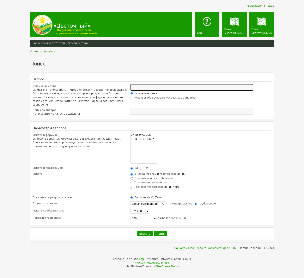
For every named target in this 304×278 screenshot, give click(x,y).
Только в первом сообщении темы (157, 187)
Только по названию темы (152, 182)
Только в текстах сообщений (153, 178)
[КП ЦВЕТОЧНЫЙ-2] (144, 139)
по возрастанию (181, 203)
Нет (145, 168)
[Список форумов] (42, 24)
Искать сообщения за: (48, 210)
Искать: (38, 174)
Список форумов (44, 51)
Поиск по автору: (44, 110)
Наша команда (184, 248)
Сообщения (142, 197)
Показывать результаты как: (53, 197)
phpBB (143, 259)
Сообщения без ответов (48, 43)
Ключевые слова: (45, 86)
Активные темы (77, 43)
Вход (271, 5)
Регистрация (254, 5)
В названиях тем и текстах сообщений (160, 174)
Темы (158, 197)
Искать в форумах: (45, 135)
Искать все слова (145, 93)
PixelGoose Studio (167, 266)
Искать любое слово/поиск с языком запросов (165, 97)
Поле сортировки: (45, 203)
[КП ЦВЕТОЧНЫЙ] (144, 135)
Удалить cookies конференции (216, 248)
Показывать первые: (47, 218)
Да (136, 168)
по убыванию (206, 203)
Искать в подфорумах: (48, 168)
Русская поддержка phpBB (152, 262)
